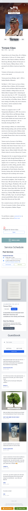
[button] (14, 400)
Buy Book (14, 309)
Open (14, 232)
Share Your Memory (8, 328)
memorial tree (18, 216)
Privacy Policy (10, 505)
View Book (6, 309)
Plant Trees (20, 264)
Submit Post (14, 351)
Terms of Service (18, 505)
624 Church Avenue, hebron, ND (13, 262)
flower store (17, 218)
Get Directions (8, 264)
